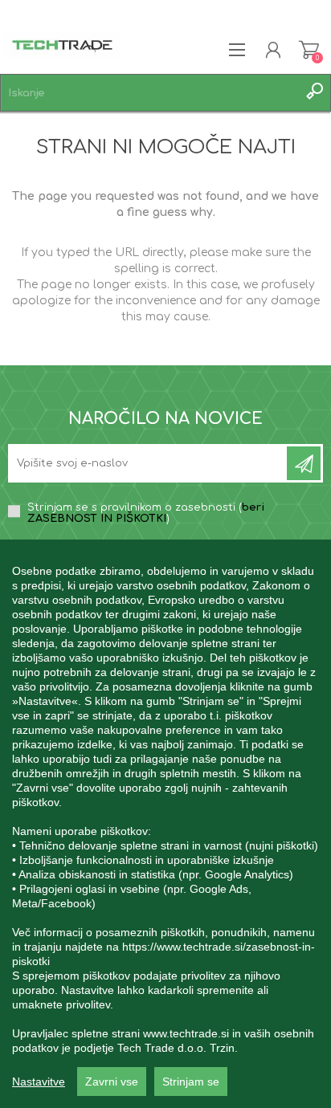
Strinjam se (190, 1081)
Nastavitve (38, 1081)
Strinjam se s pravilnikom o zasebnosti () (145, 513)
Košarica (309, 49)
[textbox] (149, 93)
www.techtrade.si (186, 1033)
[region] (165, 824)
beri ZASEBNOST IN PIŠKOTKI (145, 513)
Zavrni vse (111, 1081)
